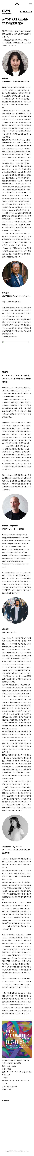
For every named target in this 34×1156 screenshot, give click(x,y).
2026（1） (7, 1109)
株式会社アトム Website (19, 1137)
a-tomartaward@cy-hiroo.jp (17, 1129)
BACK (17, 1120)
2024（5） (26, 1109)
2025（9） (17, 1109)
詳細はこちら (6, 1089)
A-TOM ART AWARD (17, 3)
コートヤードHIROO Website (17, 1145)
